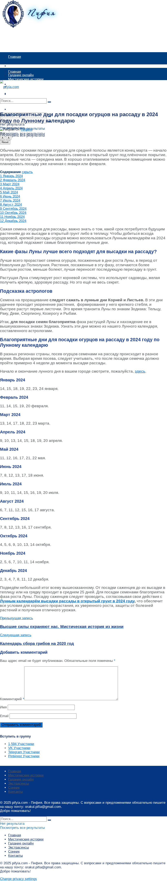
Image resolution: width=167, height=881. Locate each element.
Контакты (15, 792)
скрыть (27, 172)
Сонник (14, 787)
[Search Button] (49, 102)
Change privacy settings (18, 879)
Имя (3, 707)
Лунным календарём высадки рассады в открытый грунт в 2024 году (67, 601)
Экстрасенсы (18, 783)
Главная (14, 57)
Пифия (26, 129)
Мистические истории (26, 66)
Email (4, 716)
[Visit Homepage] (35, 27)
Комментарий (12, 699)
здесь (140, 371)
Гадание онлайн (21, 87)
